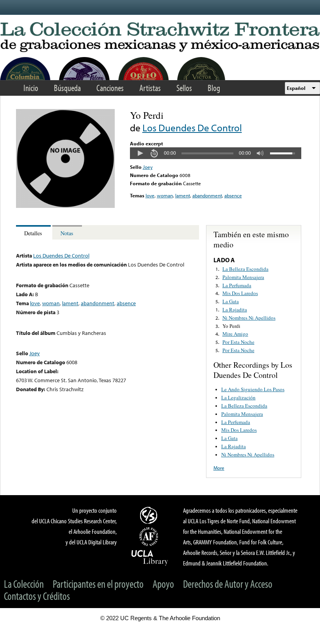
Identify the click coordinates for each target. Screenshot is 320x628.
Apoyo (163, 583)
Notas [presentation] (66, 233)
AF (150, 536)
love (150, 195)
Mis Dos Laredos (240, 293)
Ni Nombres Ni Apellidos (249, 317)
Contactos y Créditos (37, 596)
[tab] (34, 232)
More (218, 468)
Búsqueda (67, 87)
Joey (148, 167)
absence (233, 195)
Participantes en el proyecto (98, 583)
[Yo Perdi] (65, 206)
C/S (150, 515)
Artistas (150, 87)
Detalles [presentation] (33, 233)
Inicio (30, 87)
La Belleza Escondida (245, 268)
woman (165, 195)
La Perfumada (236, 285)
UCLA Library (150, 557)
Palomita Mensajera (243, 277)
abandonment (207, 195)
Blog (214, 87)
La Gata (230, 301)
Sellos (184, 87)
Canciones (110, 87)
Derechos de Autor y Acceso (227, 583)
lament (182, 195)
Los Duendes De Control (192, 128)
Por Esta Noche (238, 341)
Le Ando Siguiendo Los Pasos (252, 389)
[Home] (160, 37)
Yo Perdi (231, 325)
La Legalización (238, 397)
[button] (140, 153)
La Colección (24, 583)
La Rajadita (234, 309)
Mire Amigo (235, 333)
